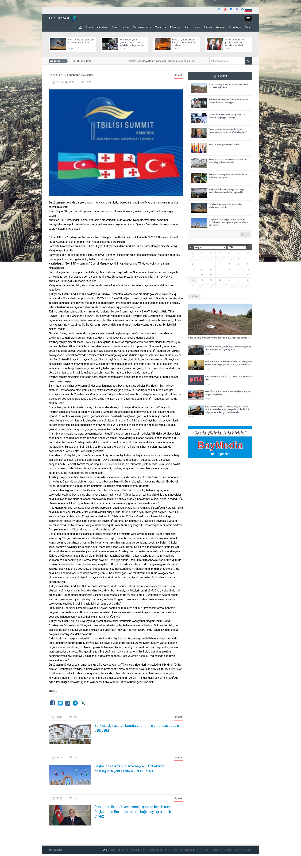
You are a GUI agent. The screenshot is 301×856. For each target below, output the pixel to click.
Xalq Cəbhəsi (59, 18)
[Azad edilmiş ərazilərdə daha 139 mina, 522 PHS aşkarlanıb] (220, 319)
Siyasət (89, 27)
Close (72, 27)
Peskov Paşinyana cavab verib (224, 144)
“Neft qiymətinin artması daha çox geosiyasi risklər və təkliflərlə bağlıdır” (228, 131)
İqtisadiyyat (102, 27)
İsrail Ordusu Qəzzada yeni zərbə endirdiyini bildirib (225, 206)
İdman (187, 27)
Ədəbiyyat (216, 850)
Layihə (197, 27)
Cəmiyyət (220, 27)
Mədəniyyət (161, 27)
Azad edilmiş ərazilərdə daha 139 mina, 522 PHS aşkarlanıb (217, 337)
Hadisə (125, 27)
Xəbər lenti (222, 76)
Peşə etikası (235, 27)
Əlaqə (247, 27)
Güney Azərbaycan (142, 27)
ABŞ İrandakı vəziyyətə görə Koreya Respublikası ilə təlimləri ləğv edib (226, 191)
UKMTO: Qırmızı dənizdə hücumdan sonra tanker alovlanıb (183, 43)
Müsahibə (175, 27)
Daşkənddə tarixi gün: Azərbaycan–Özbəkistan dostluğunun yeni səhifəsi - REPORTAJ (129, 768)
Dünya (115, 27)
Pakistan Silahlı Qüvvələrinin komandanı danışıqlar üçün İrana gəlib (150, 61)
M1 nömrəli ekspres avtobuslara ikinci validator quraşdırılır (228, 176)
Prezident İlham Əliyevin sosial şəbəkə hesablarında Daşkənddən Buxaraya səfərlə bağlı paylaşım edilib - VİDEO (133, 812)
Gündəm (208, 27)
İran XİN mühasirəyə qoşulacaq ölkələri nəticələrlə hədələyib (234, 43)
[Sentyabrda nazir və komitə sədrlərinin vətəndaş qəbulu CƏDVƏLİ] (70, 735)
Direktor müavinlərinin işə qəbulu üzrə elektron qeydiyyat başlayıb (227, 116)
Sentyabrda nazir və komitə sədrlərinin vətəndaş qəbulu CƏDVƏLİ (136, 728)
